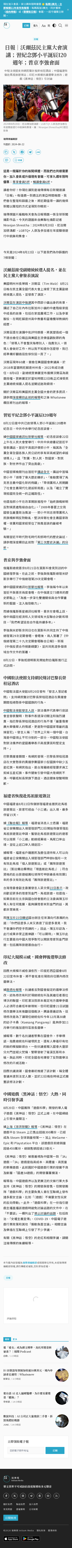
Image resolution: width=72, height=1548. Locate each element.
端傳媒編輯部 (30, 1262)
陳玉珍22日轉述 (17, 917)
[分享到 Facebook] (22, 152)
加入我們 (33, 1504)
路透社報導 (14, 989)
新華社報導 (36, 587)
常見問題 (7, 1509)
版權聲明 (20, 1509)
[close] (68, 9)
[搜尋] (60, 25)
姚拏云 (6, 1378)
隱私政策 (41, 1530)
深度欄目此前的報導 (26, 397)
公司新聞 (33, 1509)
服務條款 (52, 1530)
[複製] (6, 152)
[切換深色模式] (54, 25)
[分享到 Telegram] (30, 152)
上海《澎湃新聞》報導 (21, 1126)
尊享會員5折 (21, 182)
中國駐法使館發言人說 (18, 710)
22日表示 (56, 888)
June (6, 1424)
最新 (7, 1339)
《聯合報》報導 (17, 823)
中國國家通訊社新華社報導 (24, 436)
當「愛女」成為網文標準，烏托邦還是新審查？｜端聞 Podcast (27, 1349)
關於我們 (7, 1504)
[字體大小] (44, 26)
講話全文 (43, 471)
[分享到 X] (14, 152)
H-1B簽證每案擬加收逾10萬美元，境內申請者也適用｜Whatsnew (28, 1372)
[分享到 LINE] (38, 152)
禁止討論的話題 (45, 1213)
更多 (15, 1339)
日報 (36, 39)
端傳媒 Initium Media (23, 1530)
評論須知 (11, 1318)
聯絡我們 (20, 1504)
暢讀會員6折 (41, 182)
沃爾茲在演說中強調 (17, 302)
